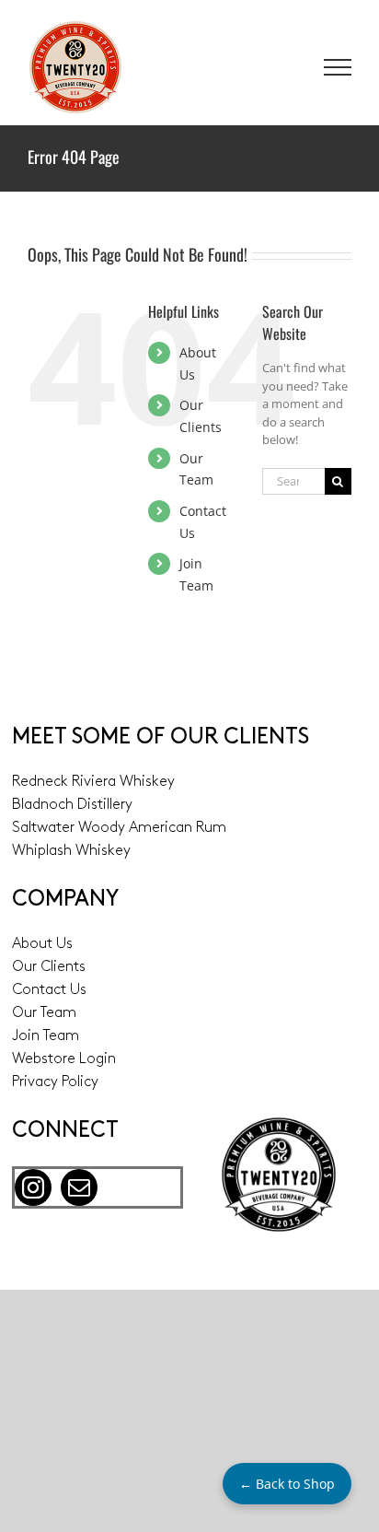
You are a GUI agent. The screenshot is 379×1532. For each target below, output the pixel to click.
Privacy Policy (55, 1082)
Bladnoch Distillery (72, 805)
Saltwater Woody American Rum (119, 828)
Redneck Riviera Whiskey (93, 782)
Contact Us (49, 990)
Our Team (44, 1013)
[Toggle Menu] (338, 67)
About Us (42, 944)
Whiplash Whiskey (71, 851)
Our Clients (49, 967)
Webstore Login (64, 1059)
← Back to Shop (287, 1483)
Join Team (45, 1036)
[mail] (79, 1187)
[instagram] (33, 1187)
